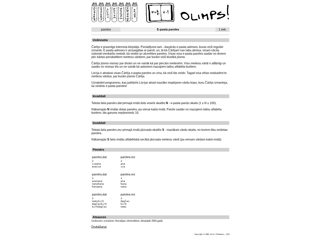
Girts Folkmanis (217, 234)
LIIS (228, 234)
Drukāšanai (99, 226)
